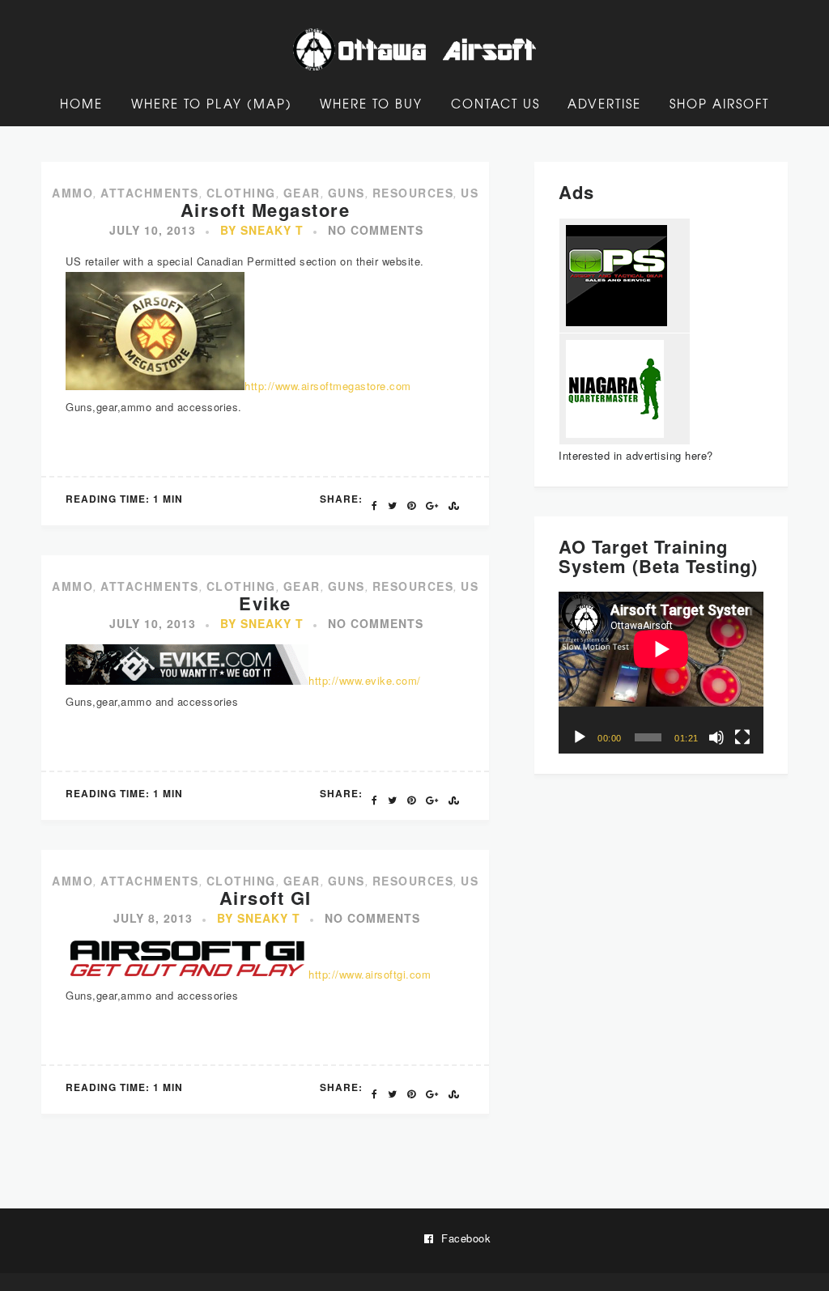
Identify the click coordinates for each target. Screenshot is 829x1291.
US (469, 193)
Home (81, 104)
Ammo (72, 193)
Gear (302, 193)
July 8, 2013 (153, 918)
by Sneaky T (262, 230)
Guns (346, 193)
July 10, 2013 (152, 230)
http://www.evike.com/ (364, 680)
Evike (265, 603)
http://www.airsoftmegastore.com (327, 385)
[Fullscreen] (742, 737)
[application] (661, 673)
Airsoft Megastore (266, 210)
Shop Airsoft (719, 104)
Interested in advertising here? (636, 455)
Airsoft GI (265, 898)
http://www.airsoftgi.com (369, 974)
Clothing (241, 193)
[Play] (580, 737)
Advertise (604, 104)
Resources (413, 193)
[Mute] (716, 737)
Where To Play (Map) (211, 104)
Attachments (149, 193)
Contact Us (495, 104)
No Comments (375, 230)
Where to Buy (371, 104)
